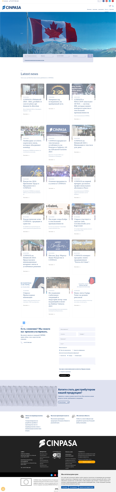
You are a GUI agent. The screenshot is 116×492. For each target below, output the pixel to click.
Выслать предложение (66, 351)
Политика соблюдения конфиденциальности (70, 460)
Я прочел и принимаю (66, 372)
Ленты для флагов (44, 461)
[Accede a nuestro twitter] (109, 2)
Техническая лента (44, 463)
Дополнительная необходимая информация (69, 354)
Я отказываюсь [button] (73, 487)
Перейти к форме (87, 463)
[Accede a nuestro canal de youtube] (106, 2)
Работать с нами (69, 453)
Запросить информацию (79, 351)
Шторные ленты (43, 455)
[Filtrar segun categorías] (90, 57)
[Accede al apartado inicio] (11, 8)
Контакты (112, 10)
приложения (101, 10)
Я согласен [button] (64, 487)
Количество (63, 356)
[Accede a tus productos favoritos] (110, 7)
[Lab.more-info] (3, 489)
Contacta (5, 2)
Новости (106, 10)
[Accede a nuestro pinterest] (112, 2)
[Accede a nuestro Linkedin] (51, 476)
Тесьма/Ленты (43, 456)
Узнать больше (62, 403)
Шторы (41, 459)
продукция (95, 10)
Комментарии (78, 356)
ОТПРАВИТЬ (63, 376)
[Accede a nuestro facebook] (103, 2)
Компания (89, 10)
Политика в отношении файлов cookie (70, 463)
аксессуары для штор (44, 458)
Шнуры (41, 464)
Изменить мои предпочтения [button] (86, 487)
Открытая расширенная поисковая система (34, 61)
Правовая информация (70, 466)
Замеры (70, 356)
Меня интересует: (63, 348)
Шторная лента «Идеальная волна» (44, 467)
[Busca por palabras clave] (112, 7)
